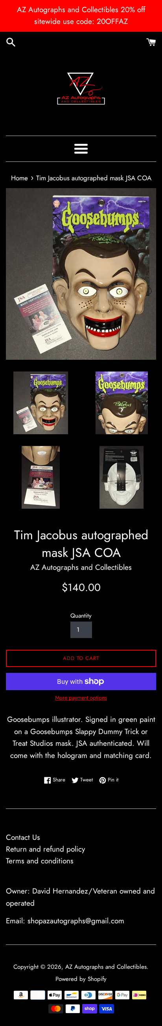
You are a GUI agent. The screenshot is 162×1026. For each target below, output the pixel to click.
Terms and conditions (40, 861)
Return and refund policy (45, 849)
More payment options (81, 698)
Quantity (81, 615)
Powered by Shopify (81, 979)
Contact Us (23, 837)
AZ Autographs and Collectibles (106, 967)
